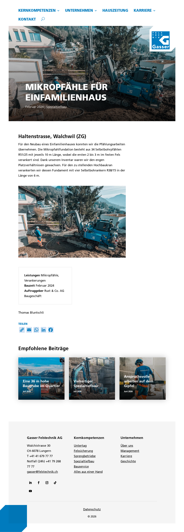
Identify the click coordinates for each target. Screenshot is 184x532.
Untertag (80, 445)
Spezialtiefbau (56, 107)
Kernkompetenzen (37, 11)
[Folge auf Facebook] (38, 482)
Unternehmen (79, 11)
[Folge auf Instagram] (46, 482)
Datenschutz (92, 509)
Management (130, 451)
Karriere (143, 11)
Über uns (127, 445)
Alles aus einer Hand (88, 471)
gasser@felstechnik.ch (42, 471)
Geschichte (128, 461)
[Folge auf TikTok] (55, 482)
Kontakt (27, 19)
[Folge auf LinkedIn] (30, 482)
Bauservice (81, 466)
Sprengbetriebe (85, 456)
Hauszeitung (115, 11)
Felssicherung (83, 451)
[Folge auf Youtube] (30, 491)
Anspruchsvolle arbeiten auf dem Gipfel (138, 381)
